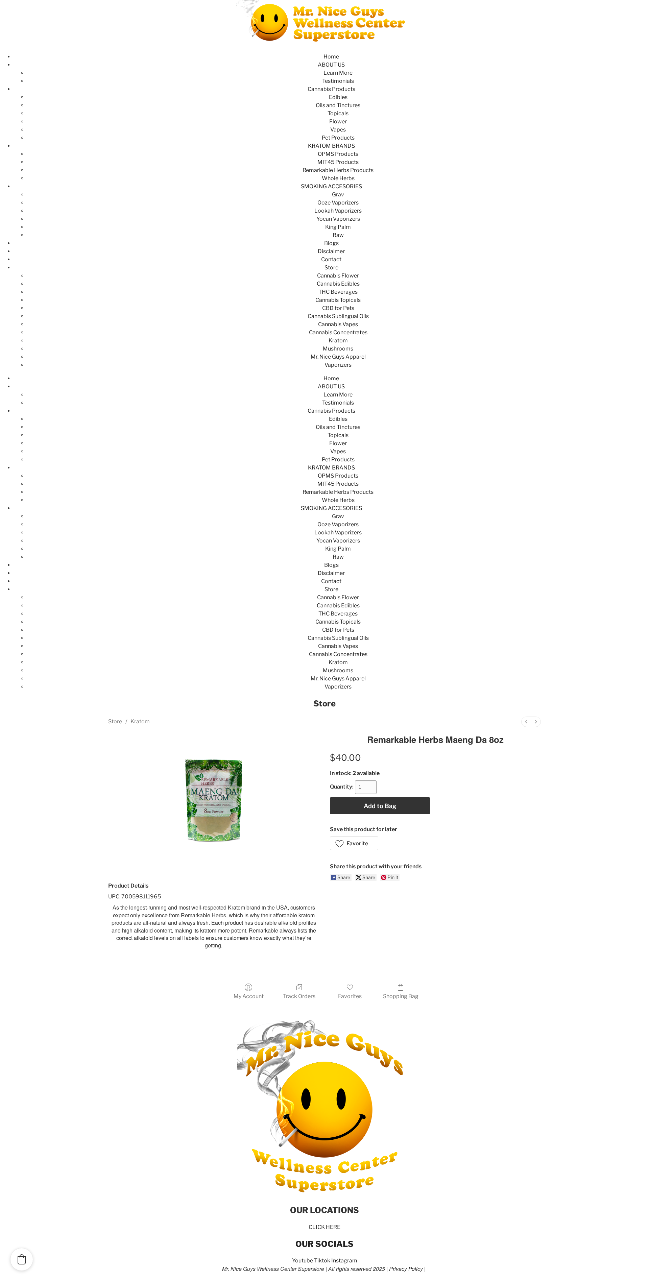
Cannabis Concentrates (338, 332)
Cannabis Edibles (338, 284)
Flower (338, 121)
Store (331, 267)
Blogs (331, 243)
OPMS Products (338, 154)
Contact (331, 259)
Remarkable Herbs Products (338, 170)
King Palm (338, 227)
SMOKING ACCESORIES (331, 186)
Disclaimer (331, 251)
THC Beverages (338, 292)
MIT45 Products (338, 162)
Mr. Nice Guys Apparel (338, 357)
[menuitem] (526, 722)
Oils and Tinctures (338, 105)
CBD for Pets (338, 308)
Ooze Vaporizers (338, 202)
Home (331, 56)
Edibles (338, 97)
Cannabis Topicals (338, 300)
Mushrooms (338, 348)
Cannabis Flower (338, 275)
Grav (338, 194)
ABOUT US (331, 65)
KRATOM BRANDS (331, 146)
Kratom (338, 340)
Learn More (338, 73)
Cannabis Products (331, 89)
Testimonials (338, 81)
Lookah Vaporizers (338, 211)
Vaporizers (338, 365)
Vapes (338, 129)
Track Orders (299, 996)
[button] (354, 843)
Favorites (350, 996)
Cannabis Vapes (338, 324)
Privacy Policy (406, 1269)
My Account (249, 996)
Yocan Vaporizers (338, 219)
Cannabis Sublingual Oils (338, 316)
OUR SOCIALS (324, 1244)
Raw (338, 235)
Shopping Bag (400, 996)
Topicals (338, 113)
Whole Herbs (338, 178)
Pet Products (338, 138)
